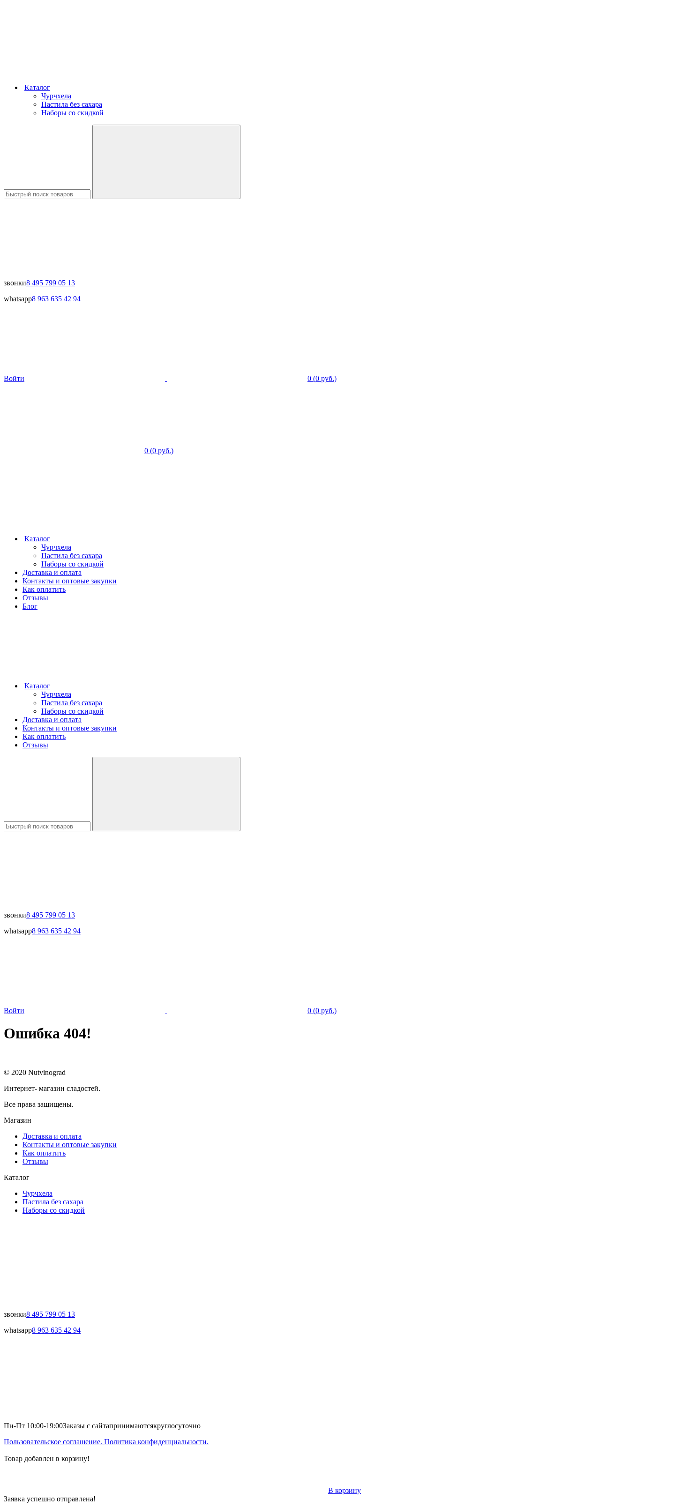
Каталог (37, 87)
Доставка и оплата (52, 572)
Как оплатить (44, 589)
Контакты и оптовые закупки (69, 581)
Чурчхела (56, 96)
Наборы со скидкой (72, 113)
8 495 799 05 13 (50, 283)
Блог (29, 606)
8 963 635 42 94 (56, 299)
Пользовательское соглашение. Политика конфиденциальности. (106, 1442)
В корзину (344, 1490)
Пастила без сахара (71, 104)
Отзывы (35, 598)
